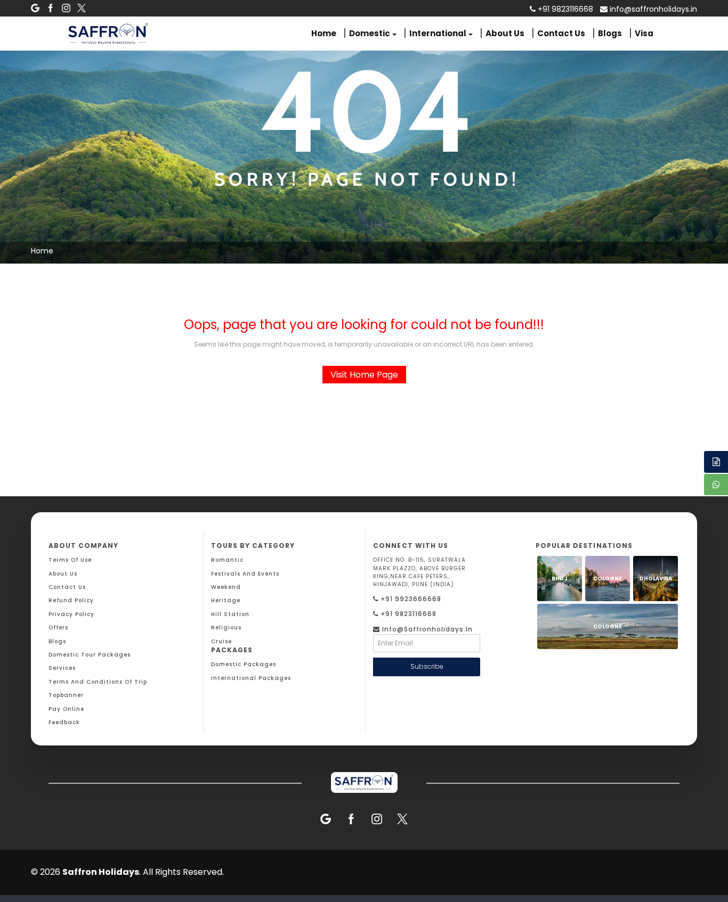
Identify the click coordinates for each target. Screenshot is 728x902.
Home (323, 33)
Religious (226, 628)
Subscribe (426, 666)
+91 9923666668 (409, 598)
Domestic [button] (369, 33)
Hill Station (230, 614)
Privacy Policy (71, 614)
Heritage (225, 600)
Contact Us (561, 33)
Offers (58, 628)
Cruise (221, 641)
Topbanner (66, 695)
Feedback (64, 722)
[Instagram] (66, 8)
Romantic (227, 560)
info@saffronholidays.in (652, 9)
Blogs (610, 33)
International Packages (251, 678)
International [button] (437, 33)
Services (62, 668)
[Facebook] (50, 8)
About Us (505, 33)
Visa (644, 33)
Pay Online (66, 709)
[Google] (35, 8)
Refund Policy (71, 600)
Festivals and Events (245, 574)
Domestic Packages (243, 664)
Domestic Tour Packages (89, 655)
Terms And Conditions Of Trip (97, 682)
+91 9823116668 (407, 613)
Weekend (226, 587)
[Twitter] (81, 8)
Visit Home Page (364, 374)
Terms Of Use (70, 560)
